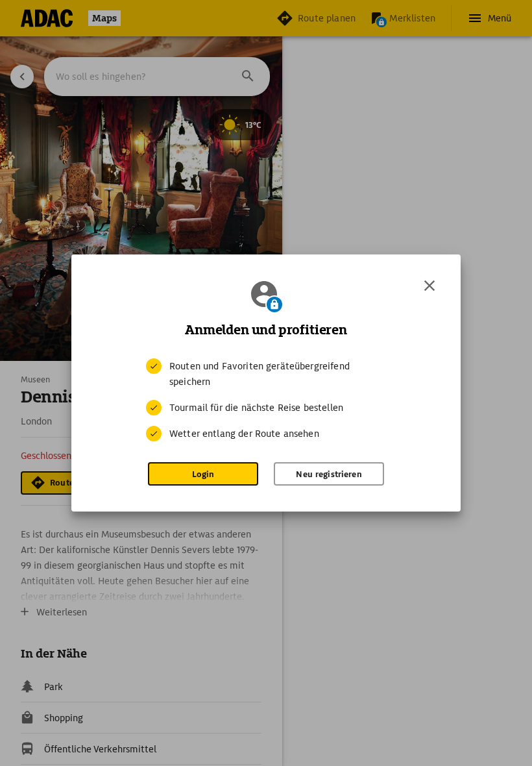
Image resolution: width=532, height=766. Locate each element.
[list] (266, 399)
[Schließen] (429, 285)
